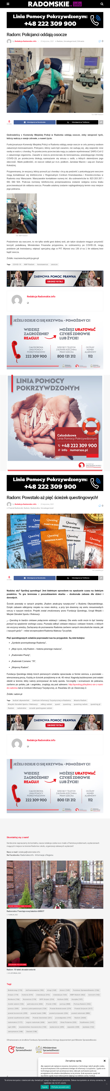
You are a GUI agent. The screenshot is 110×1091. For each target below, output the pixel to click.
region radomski (35, 1022)
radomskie (21, 708)
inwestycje (60, 995)
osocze (54, 264)
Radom (60, 41)
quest (57, 704)
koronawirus (42, 264)
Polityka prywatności (60, 1087)
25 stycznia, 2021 (47, 41)
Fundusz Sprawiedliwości (86, 990)
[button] (104, 1060)
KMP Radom (29, 264)
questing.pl (95, 704)
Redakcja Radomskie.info (25, 41)
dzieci (65, 990)
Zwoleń (31, 1031)
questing (67, 704)
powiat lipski (38, 1013)
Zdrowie (80, 41)
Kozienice (29, 999)
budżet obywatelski (21, 700)
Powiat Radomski (15, 508)
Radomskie (35, 508)
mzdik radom (16, 1004)
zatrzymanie (15, 1031)
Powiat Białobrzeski (60, 1008)
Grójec (13, 995)
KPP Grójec (47, 999)
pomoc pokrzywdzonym (34, 1008)
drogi (51, 990)
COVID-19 (17, 264)
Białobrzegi (15, 990)
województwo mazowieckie (32, 1027)
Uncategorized (70, 41)
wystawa (88, 1027)
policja (65, 1004)
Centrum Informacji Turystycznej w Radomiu (51, 700)
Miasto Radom (80, 700)
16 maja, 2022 (13, 915)
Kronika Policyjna (17, 965)
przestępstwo (63, 1018)
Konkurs (14, 999)
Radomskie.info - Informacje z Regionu (36, 855)
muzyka (77, 999)
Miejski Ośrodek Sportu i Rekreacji (23, 704)
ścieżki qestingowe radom (40, 708)
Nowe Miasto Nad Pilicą (20, 906)
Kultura (63, 999)
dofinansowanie (35, 990)
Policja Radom (82, 1004)
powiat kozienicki (17, 1013)
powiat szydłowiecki (18, 1018)
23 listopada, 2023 (14, 973)
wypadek (73, 1027)
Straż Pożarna (68, 1022)
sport (52, 1022)
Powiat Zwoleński (42, 1018)
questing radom (81, 704)
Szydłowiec (87, 1022)
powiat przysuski (59, 1013)
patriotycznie (35, 1004)
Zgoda (44, 1087)
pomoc (13, 1008)
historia (27, 995)
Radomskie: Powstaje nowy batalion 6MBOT (25, 911)
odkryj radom (46, 704)
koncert (94, 995)
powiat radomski (81, 1013)
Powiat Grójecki (83, 1008)
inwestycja (43, 995)
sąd (12, 1027)
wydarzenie (57, 1027)
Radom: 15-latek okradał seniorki (21, 970)
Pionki (51, 1004)
